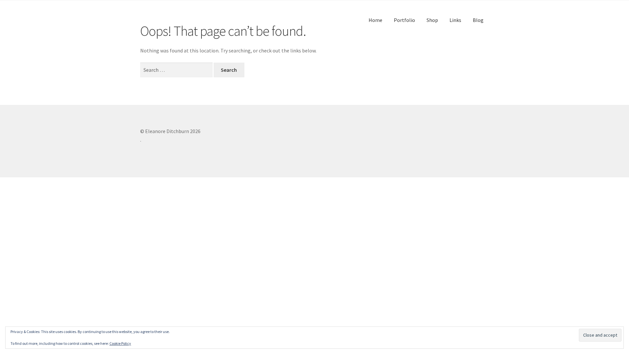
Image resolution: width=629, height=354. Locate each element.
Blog (478, 20)
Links (455, 20)
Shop (432, 20)
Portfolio (404, 20)
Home (375, 20)
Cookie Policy (120, 343)
